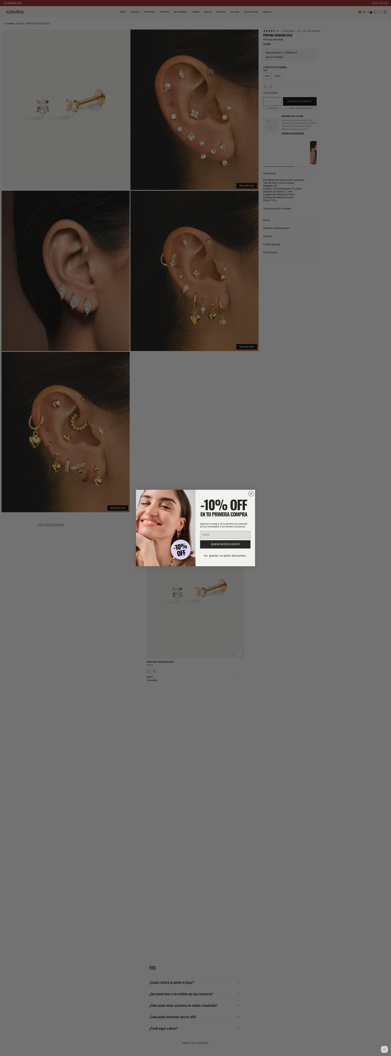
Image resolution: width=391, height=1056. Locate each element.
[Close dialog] (251, 493)
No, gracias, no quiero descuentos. (225, 555)
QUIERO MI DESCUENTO (225, 544)
